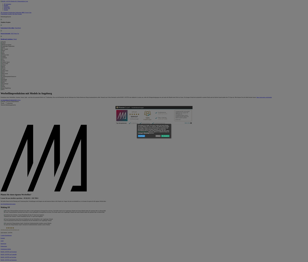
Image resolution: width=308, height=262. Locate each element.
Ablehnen (158, 136)
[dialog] (154, 131)
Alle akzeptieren (165, 136)
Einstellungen (141, 136)
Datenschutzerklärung (143, 131)
